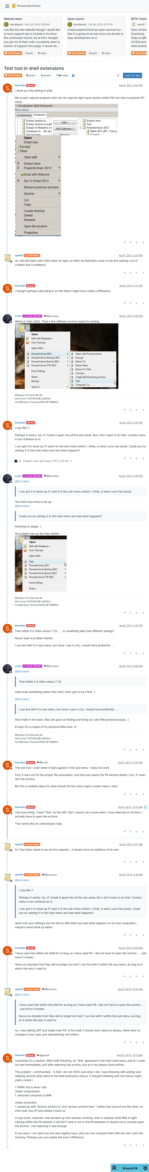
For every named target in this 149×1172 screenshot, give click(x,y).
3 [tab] (60, 61)
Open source (76, 18)
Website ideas (13, 18)
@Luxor (43, 762)
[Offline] (9, 258)
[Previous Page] (5, 37)
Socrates (20, 85)
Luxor (18, 315)
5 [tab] (72, 61)
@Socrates (52, 316)
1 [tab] (48, 61)
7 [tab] (83, 61)
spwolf (141, 24)
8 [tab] (89, 61)
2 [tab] (54, 61)
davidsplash (16, 24)
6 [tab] (77, 61)
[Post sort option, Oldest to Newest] (118, 75)
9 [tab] (95, 61)
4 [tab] (66, 61)
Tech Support (14, 53)
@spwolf (44, 1055)
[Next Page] (144, 37)
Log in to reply (132, 75)
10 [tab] (101, 61)
